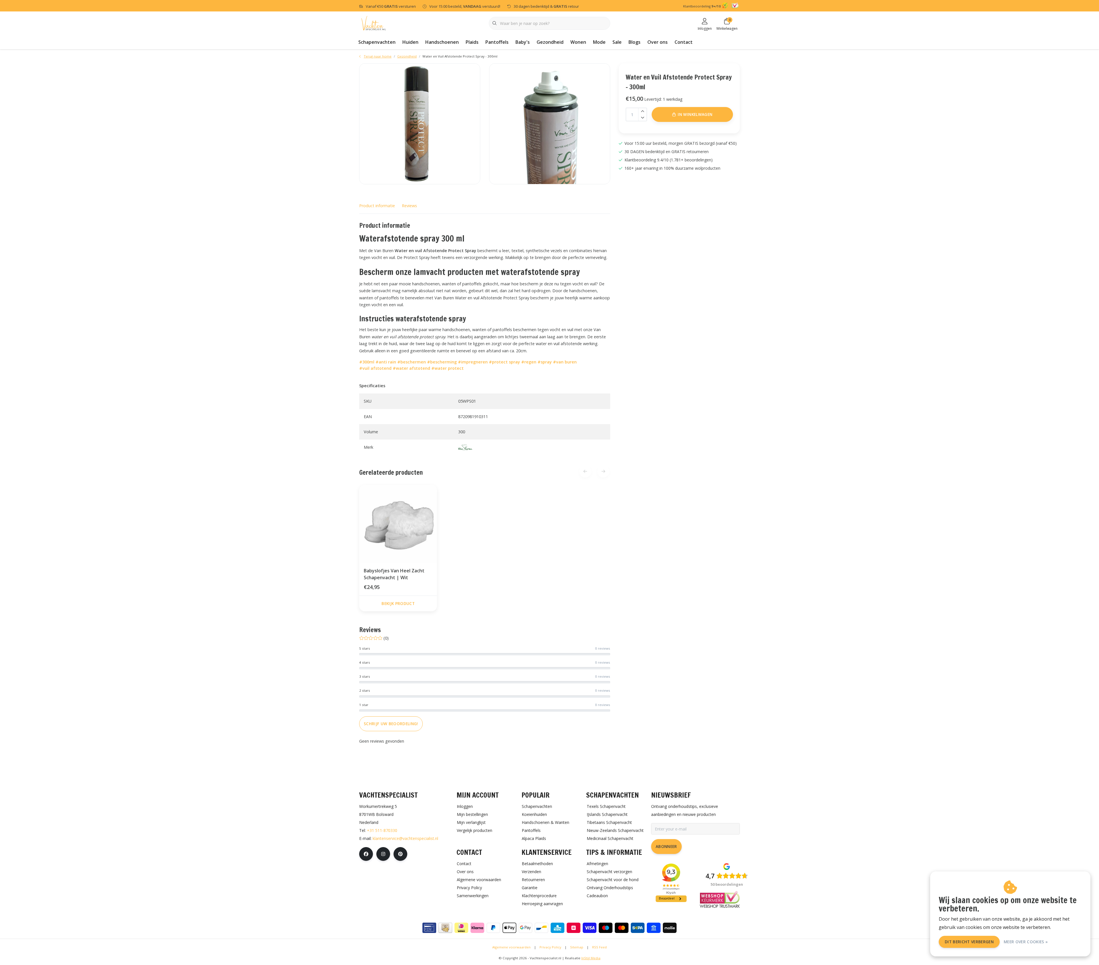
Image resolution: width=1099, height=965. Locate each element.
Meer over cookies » (1026, 941)
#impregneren (473, 362)
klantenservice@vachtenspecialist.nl (405, 838)
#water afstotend (411, 368)
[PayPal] (493, 928)
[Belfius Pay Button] (573, 928)
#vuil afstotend (375, 368)
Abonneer (666, 846)
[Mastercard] (621, 928)
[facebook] (366, 854)
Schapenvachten (377, 42)
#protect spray (504, 362)
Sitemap (576, 947)
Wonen (578, 42)
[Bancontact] (541, 928)
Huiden (410, 42)
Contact (684, 42)
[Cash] (445, 928)
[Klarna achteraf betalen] (477, 928)
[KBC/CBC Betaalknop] (557, 928)
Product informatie (377, 205)
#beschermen (411, 362)
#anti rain (385, 362)
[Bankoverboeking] (654, 928)
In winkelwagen (695, 114)
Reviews (409, 205)
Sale (617, 42)
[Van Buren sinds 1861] (465, 447)
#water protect (447, 368)
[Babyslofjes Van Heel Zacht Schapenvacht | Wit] (398, 524)
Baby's (522, 42)
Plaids (472, 42)
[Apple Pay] (509, 928)
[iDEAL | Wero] (461, 928)
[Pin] (429, 928)
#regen (528, 362)
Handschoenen (442, 42)
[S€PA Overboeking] (638, 928)
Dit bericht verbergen (969, 941)
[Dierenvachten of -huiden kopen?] (373, 22)
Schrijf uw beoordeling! (391, 723)
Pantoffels (497, 42)
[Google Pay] (525, 928)
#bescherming (442, 362)
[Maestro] (605, 928)
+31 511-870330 (382, 830)
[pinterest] (400, 854)
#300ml (366, 362)
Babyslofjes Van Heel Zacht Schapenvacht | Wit (394, 574)
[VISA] (589, 928)
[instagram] (383, 854)
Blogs (634, 42)
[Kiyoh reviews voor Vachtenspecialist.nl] (725, 6)
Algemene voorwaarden (511, 947)
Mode (599, 42)
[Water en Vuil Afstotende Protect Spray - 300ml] (419, 123)
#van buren (565, 362)
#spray (544, 362)
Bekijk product (398, 603)
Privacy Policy (550, 947)
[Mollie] (670, 928)
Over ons (657, 42)
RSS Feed (599, 947)
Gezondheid (550, 42)
